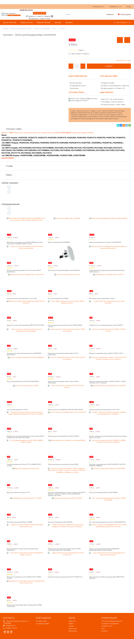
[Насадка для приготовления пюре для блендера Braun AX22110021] (26, 533)
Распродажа (125, 14)
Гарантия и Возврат (44, 22)
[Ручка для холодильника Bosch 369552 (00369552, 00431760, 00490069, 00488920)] (108, 448)
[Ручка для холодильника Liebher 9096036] (67, 506)
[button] (120, 40)
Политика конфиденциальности (111, 621)
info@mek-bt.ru (10, 625)
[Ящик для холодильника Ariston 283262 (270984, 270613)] (108, 337)
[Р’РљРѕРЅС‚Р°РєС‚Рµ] (121, 125)
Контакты (69, 22)
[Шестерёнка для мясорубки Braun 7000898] (26, 506)
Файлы (9, 175)
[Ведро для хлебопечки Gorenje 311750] (26, 477)
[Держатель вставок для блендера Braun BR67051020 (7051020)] (26, 309)
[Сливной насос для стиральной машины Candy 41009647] (108, 309)
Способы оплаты (106, 626)
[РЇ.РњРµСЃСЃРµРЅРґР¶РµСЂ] (118, 125)
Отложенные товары (42, 624)
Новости (71, 624)
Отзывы (9, 166)
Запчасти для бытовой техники (21, 28)
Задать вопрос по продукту (80, 54)
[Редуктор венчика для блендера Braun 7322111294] (108, 394)
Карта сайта (73, 628)
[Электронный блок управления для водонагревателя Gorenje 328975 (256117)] (108, 254)
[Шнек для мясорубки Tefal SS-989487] (67, 226)
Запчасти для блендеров (42, 28)
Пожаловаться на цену (123, 60)
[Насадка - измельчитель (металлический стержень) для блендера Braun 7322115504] (108, 420)
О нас (41, 6)
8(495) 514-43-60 (26, 10)
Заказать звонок (40, 13)
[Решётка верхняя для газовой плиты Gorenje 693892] (67, 448)
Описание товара (13, 129)
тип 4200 (62, 28)
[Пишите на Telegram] (38, 16)
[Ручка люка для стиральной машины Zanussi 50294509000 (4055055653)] (26, 337)
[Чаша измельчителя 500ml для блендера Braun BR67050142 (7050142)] (108, 561)
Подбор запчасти (26, 22)
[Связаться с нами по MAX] (11, 631)
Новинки (110, 14)
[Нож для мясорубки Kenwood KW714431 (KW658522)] (26, 365)
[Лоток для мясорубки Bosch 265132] (26, 394)
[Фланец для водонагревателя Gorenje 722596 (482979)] (108, 226)
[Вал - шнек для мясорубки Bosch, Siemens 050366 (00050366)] (108, 506)
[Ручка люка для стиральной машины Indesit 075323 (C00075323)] (67, 337)
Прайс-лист (72, 621)
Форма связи (73, 631)
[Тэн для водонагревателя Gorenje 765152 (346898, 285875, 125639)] (26, 448)
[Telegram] (126, 125)
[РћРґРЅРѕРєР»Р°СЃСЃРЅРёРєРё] (123, 125)
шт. (98, 6)
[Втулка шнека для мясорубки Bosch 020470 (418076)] (67, 420)
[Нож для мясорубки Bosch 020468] (67, 283)
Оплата (48, 6)
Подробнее (7, 623)
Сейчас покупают (10, 183)
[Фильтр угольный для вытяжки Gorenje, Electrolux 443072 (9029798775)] (26, 254)
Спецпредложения (11, 204)
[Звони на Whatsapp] (52, 16)
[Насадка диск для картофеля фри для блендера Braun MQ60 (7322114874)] (26, 589)
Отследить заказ (41, 621)
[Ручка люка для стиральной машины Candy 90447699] (67, 254)
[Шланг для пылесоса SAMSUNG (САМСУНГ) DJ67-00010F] (67, 394)
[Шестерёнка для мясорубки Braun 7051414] (108, 283)
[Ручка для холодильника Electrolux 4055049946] (108, 477)
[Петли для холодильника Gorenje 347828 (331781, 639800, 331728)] (26, 561)
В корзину (109, 66)
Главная (5, 28)
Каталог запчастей (9, 22)
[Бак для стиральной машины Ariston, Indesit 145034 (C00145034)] (67, 365)
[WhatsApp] (129, 125)
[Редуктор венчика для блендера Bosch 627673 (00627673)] (67, 561)
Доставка (58, 22)
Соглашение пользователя (110, 624)
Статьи (56, 6)
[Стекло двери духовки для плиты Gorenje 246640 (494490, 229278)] (67, 309)
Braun (54, 28)
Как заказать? (31, 6)
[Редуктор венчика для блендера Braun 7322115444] (26, 283)
